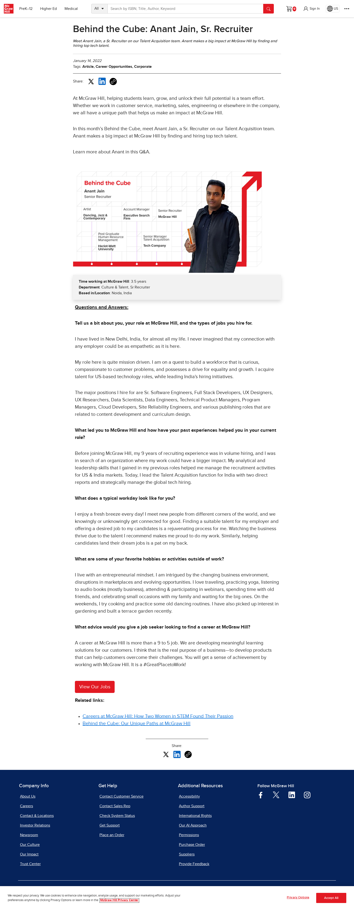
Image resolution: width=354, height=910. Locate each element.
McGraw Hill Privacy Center (119, 900)
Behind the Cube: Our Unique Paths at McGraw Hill (136, 723)
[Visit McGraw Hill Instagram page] (307, 795)
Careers (26, 806)
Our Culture (30, 845)
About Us (27, 796)
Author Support (191, 806)
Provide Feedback (194, 864)
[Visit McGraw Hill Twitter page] (276, 794)
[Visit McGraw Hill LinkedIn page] (291, 795)
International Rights (195, 816)
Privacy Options (298, 897)
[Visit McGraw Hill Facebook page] (260, 795)
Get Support (109, 825)
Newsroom (29, 835)
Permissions (189, 835)
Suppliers (187, 854)
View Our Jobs (94, 686)
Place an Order (111, 835)
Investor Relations (35, 825)
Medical (71, 9)
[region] (177, 898)
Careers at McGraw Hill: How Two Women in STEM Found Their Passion (158, 716)
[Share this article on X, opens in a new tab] (91, 81)
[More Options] (346, 8)
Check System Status (117, 816)
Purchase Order (192, 845)
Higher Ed (48, 9)
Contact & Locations (37, 816)
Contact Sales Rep (114, 806)
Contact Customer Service (121, 796)
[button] (311, 8)
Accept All (331, 898)
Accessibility (189, 796)
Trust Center (30, 864)
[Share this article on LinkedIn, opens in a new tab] (102, 81)
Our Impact (29, 854)
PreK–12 (26, 9)
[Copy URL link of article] (113, 81)
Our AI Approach (193, 825)
